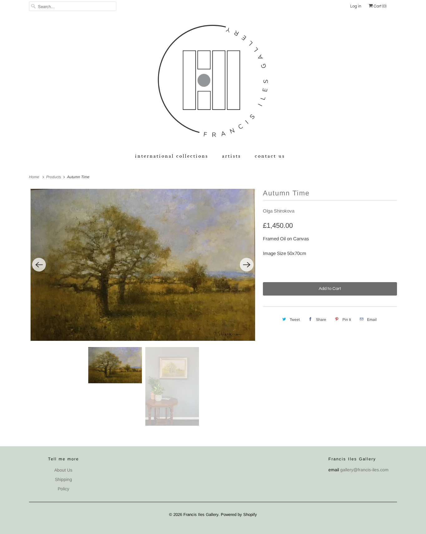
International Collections (171, 156)
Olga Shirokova (278, 210)
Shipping (63, 479)
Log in (355, 6)
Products (54, 177)
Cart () (379, 6)
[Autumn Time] (143, 265)
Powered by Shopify (239, 514)
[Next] (247, 265)
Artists (231, 156)
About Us (63, 470)
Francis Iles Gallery (200, 514)
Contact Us (270, 156)
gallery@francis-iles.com (364, 469)
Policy (63, 488)
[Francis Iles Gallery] (213, 82)
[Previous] (39, 265)
